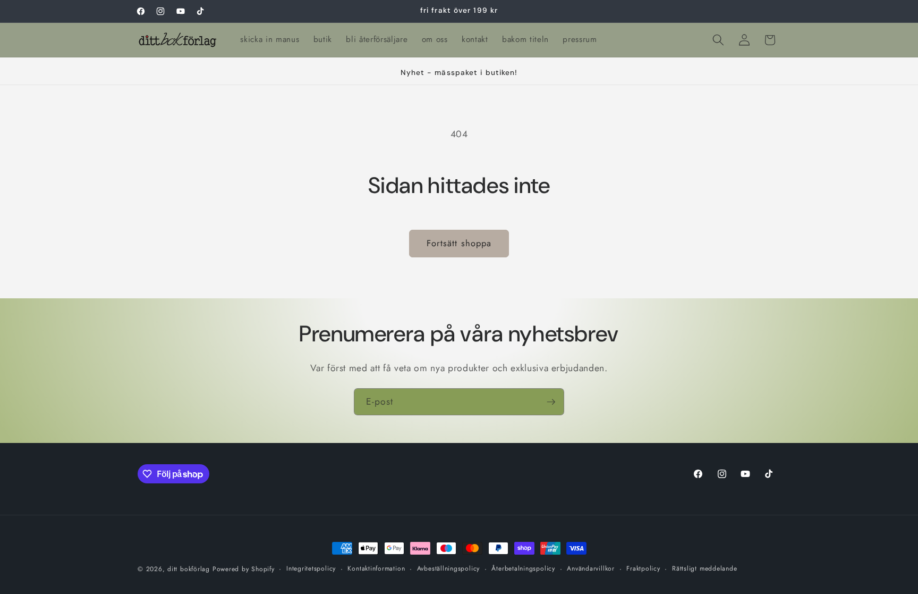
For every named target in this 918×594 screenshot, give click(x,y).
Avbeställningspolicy (448, 568)
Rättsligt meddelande (704, 568)
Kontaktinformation (376, 568)
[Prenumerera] (551, 402)
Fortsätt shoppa (459, 243)
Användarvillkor (591, 568)
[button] (718, 40)
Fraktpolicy (643, 568)
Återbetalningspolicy (523, 568)
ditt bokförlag (188, 569)
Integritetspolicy (311, 568)
